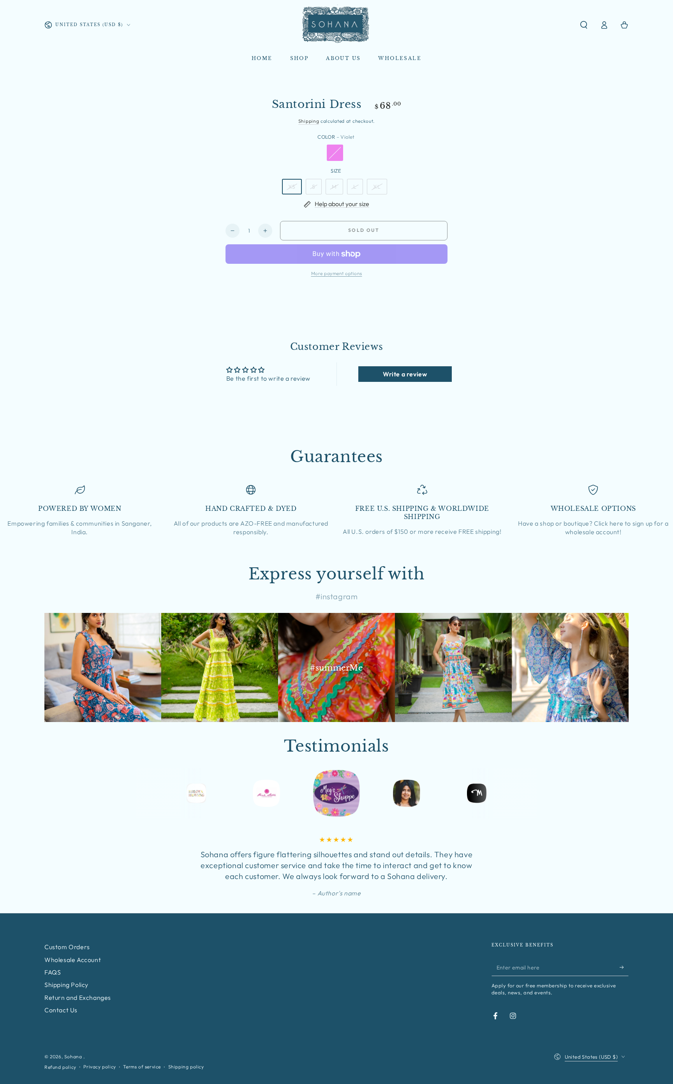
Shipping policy (186, 1067)
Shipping (308, 121)
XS (292, 186)
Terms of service (142, 1067)
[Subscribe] (624, 967)
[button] (584, 25)
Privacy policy (99, 1067)
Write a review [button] (405, 374)
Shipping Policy (66, 985)
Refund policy (60, 1067)
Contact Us (61, 1010)
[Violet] (335, 153)
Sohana (73, 1056)
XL (377, 186)
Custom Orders (67, 947)
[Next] (529, 793)
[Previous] (144, 793)
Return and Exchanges (77, 997)
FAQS (52, 972)
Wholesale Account (72, 960)
